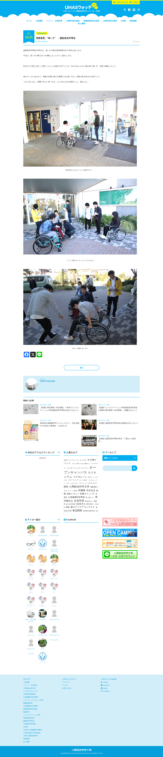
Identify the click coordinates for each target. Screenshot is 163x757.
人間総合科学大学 (122, 2)
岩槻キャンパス (87, 493)
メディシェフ (83, 483)
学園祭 (81, 490)
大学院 (123, 21)
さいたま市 (83, 460)
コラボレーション (82, 476)
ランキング (66, 682)
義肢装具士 (80, 504)
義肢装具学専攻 (28, 721)
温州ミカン (91, 497)
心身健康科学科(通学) (30, 697)
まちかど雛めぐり (85, 463)
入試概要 (135, 2)
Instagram (106, 691)
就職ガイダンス (73, 494)
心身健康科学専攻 (76, 497)
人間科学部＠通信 (110, 21)
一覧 (58, 452)
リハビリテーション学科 (31, 715)
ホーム (29, 21)
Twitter (105, 682)
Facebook (106, 685)
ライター (65, 685)
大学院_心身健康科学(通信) (32, 730)
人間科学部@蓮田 (73, 21)
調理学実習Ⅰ (90, 504)
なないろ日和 (75, 463)
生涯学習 (79, 500)
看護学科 (26, 712)
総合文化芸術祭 (70, 504)
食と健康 (81, 23)
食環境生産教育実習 (89, 511)
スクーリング (73, 480)
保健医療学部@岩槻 (91, 21)
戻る (81, 368)
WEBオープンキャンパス (71, 460)
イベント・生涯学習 (54, 21)
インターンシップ (73, 468)
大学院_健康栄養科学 (30, 736)
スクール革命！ (83, 480)
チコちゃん (92, 480)
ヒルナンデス (74, 483)
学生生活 (90, 490)
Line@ (105, 688)
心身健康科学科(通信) (30, 706)
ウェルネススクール (30, 691)
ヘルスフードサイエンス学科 (33, 700)
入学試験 (74, 490)
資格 (68, 507)
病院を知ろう (89, 501)
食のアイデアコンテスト (83, 507)
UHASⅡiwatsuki (42, 41)
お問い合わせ (66, 688)
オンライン (84, 468)
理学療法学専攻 (28, 718)
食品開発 (77, 510)
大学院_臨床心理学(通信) (31, 733)
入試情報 (39, 21)
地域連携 (133, 21)
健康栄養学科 (28, 703)
